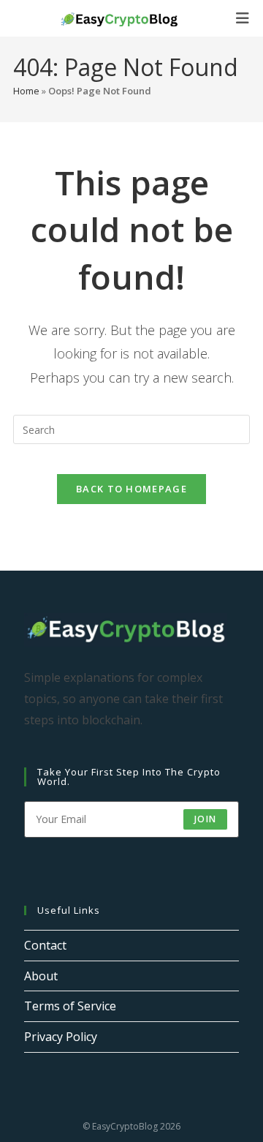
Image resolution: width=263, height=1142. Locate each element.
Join (205, 819)
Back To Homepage (131, 488)
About (41, 976)
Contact (45, 945)
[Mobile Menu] (243, 18)
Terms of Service (70, 1006)
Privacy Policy (60, 1037)
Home (26, 90)
